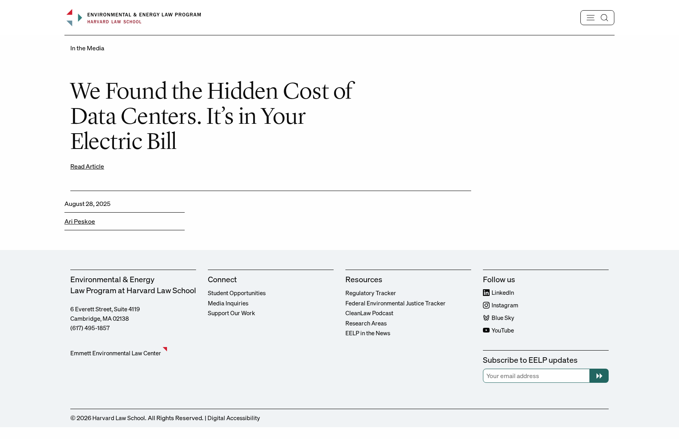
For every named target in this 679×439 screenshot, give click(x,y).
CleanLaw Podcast (369, 313)
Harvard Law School (118, 418)
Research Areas (366, 323)
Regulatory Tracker (370, 293)
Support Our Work (231, 313)
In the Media (87, 48)
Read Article (87, 166)
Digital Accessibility (233, 418)
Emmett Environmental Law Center (115, 353)
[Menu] (597, 17)
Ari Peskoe (79, 221)
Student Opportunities (237, 293)
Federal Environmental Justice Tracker (395, 303)
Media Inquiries (228, 303)
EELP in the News (367, 333)
